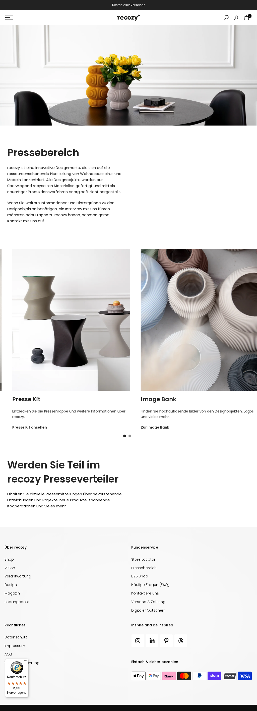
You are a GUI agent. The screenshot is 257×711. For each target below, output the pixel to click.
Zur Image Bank (148, 427)
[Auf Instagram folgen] (138, 640)
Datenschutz (16, 637)
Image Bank (151, 399)
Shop (9, 559)
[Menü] (25, 662)
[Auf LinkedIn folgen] (152, 640)
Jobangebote (17, 601)
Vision (10, 567)
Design (11, 584)
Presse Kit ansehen (22, 427)
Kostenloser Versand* (128, 5)
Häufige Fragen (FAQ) (150, 584)
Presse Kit (19, 399)
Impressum (15, 645)
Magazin (12, 593)
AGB (8, 654)
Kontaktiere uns (145, 593)
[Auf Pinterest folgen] (166, 640)
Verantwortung (18, 576)
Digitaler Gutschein (148, 610)
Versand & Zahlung (148, 601)
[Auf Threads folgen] (180, 640)
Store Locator (143, 559)
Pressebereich (144, 567)
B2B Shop (139, 576)
